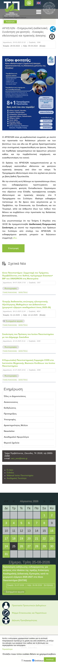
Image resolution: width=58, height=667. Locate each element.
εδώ (15, 238)
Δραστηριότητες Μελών (16, 425)
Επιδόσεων (39, 661)
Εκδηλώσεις (10, 408)
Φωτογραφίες (10, 288)
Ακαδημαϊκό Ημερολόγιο (16, 437)
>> (52, 501)
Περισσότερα (7, 649)
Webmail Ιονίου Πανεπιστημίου (20, 475)
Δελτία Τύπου (23, 292)
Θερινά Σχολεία (11, 443)
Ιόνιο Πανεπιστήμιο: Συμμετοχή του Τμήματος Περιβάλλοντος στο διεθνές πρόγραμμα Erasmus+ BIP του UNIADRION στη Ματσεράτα (27, 276)
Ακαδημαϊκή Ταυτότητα (16, 478)
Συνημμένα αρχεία (14, 321)
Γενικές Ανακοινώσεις (10, 292)
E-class (10, 470)
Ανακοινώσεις (11, 402)
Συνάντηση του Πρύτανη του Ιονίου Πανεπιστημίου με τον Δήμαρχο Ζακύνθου (28, 335)
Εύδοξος (10, 473)
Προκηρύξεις (10, 413)
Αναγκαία (27, 661)
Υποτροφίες (10, 419)
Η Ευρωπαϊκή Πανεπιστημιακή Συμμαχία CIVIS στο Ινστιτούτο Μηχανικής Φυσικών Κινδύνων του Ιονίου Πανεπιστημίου (28, 363)
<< (6, 501)
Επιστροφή (13, 248)
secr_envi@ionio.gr (19, 458)
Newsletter (9, 431)
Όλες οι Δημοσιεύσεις (15, 396)
